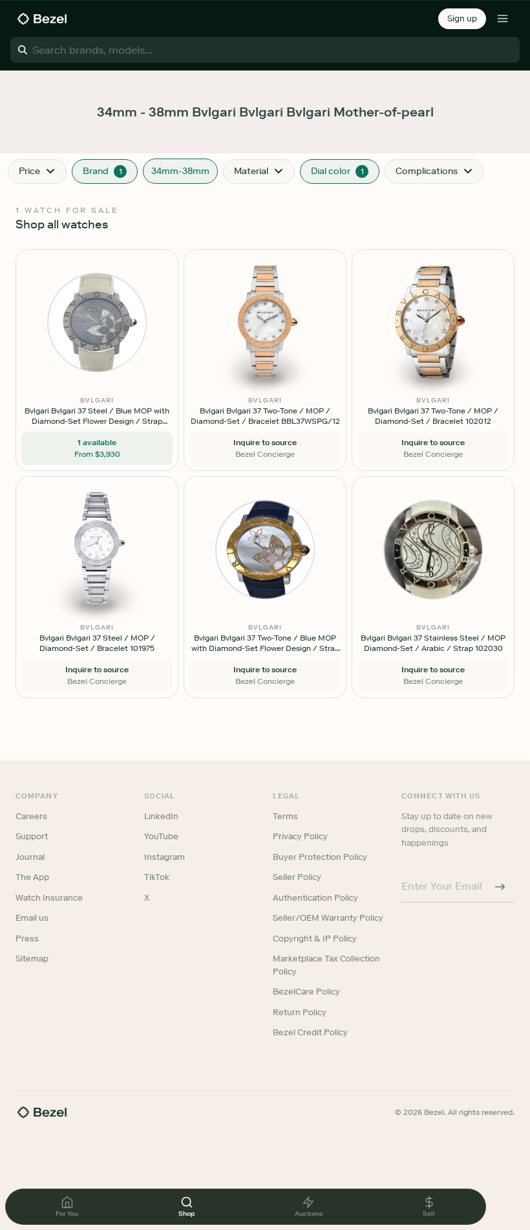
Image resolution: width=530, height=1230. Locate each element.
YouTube (161, 836)
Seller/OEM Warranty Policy (328, 918)
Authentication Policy (315, 898)
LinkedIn (161, 816)
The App (32, 877)
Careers (31, 816)
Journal (30, 857)
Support (32, 836)
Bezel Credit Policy (310, 1032)
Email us (32, 918)
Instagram (164, 857)
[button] (462, 18)
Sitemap (32, 958)
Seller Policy (297, 877)
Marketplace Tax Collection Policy (326, 965)
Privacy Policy (300, 836)
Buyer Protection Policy (320, 857)
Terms (285, 816)
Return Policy (299, 1012)
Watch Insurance (49, 898)
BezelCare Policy (306, 991)
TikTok (156, 877)
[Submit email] (500, 886)
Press (27, 938)
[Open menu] (502, 18)
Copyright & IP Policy (315, 938)
